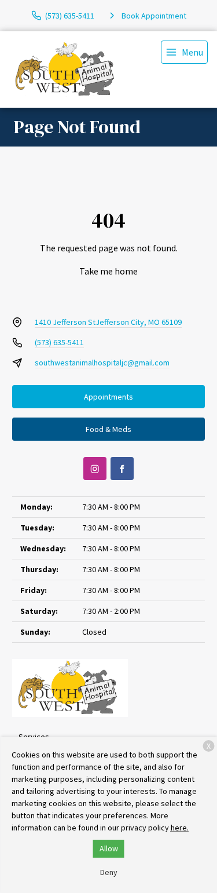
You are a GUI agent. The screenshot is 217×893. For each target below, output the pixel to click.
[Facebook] (122, 468)
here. (180, 827)
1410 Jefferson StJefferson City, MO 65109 (108, 322)
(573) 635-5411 (59, 342)
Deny (108, 872)
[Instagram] (94, 468)
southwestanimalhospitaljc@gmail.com (102, 362)
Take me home (108, 271)
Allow (109, 848)
